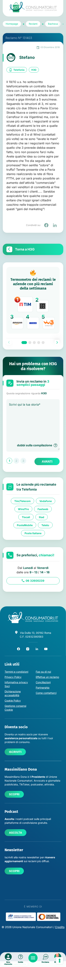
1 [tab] (24, 342)
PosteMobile (25, 525)
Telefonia (19, 69)
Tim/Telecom (22, 501)
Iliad (41, 517)
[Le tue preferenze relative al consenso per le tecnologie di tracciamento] (59, 960)
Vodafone (45, 501)
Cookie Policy (13, 700)
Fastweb (43, 509)
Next (57, 342)
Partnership (43, 687)
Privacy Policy (13, 677)
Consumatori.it (33, 7)
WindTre (23, 509)
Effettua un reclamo (47, 677)
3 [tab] (34, 342)
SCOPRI (14, 794)
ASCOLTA (15, 832)
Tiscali (26, 517)
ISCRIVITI (15, 752)
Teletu (45, 525)
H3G (33, 69)
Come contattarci (46, 692)
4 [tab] (38, 342)
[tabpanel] (33, 300)
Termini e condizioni (16, 671)
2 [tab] (29, 342)
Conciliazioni (43, 682)
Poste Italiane (33, 533)
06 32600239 (35, 580)
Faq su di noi (43, 671)
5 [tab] (43, 342)
